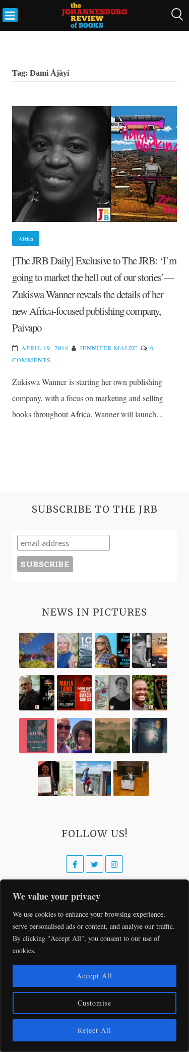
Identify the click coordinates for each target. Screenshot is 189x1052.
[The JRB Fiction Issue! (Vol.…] (36, 650)
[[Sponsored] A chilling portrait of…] (74, 692)
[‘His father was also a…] (55, 778)
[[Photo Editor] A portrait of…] (93, 778)
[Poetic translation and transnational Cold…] (149, 735)
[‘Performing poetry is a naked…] (112, 692)
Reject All (94, 1030)
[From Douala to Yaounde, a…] (112, 735)
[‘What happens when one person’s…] (149, 692)
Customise (94, 1003)
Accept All (94, 975)
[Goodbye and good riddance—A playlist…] (131, 778)
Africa (25, 239)
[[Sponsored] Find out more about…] (36, 735)
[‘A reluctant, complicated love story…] (74, 650)
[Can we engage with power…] (36, 692)
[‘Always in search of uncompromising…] (149, 650)
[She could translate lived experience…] (74, 735)
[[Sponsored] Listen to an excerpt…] (112, 650)
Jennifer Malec (109, 348)
